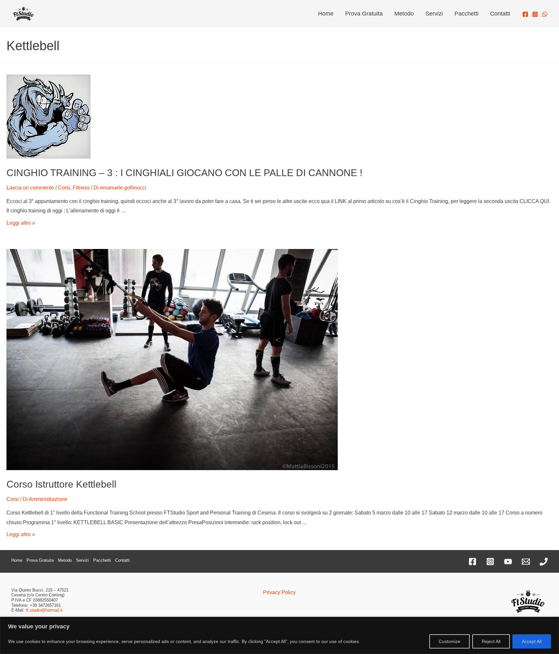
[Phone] (544, 562)
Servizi (434, 13)
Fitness (81, 187)
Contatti (500, 13)
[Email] (526, 562)
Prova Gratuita (364, 13)
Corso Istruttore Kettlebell (61, 484)
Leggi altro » (20, 223)
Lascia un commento (30, 187)
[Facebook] (525, 14)
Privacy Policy (279, 592)
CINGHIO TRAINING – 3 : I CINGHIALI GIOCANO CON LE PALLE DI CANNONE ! (184, 172)
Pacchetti (466, 13)
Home (326, 13)
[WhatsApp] (545, 14)
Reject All (491, 641)
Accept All (532, 641)
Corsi (64, 187)
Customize (449, 641)
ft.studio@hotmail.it (44, 610)
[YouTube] (508, 562)
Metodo (404, 13)
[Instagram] (535, 14)
